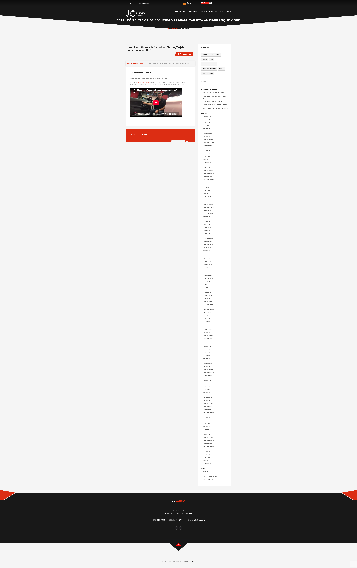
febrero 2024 (207, 199)
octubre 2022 (207, 241)
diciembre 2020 (208, 301)
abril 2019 (206, 358)
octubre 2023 (207, 210)
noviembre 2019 (208, 338)
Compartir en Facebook (132, 123)
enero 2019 (206, 366)
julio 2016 (206, 451)
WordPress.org (208, 479)
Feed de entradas (209, 474)
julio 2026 (206, 119)
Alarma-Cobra (215, 54)
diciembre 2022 (208, 236)
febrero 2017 (207, 432)
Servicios (193, 12)
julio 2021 (206, 281)
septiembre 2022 (208, 244)
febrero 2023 (207, 230)
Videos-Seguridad (208, 73)
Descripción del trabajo (135, 63)
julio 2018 (206, 383)
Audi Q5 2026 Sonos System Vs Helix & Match (215, 93)
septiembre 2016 (208, 446)
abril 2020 (206, 324)
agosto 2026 (207, 116)
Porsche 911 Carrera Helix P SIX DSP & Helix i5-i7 (215, 97)
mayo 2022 (206, 256)
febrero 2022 (207, 264)
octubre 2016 (207, 443)
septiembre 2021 (208, 278)
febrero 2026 (207, 133)
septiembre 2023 (208, 213)
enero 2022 (206, 267)
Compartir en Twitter (137, 123)
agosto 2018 (207, 380)
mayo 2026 (206, 125)
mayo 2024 (206, 190)
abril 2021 (206, 290)
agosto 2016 (207, 449)
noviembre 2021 (208, 273)
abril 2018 (206, 392)
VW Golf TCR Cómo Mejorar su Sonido (215, 108)
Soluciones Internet (188, 561)
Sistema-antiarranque (209, 64)
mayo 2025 (206, 156)
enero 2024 (206, 202)
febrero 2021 (207, 295)
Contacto (219, 12)
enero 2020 (206, 332)
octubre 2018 (207, 375)
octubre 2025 (207, 145)
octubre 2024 (207, 176)
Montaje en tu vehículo (153, 28)
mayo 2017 (206, 423)
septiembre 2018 (208, 378)
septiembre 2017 (208, 412)
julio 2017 (206, 417)
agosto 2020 (207, 312)
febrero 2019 (207, 363)
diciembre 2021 (208, 270)
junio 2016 (206, 454)
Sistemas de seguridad (171, 28)
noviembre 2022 (208, 238)
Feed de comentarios (210, 476)
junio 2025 (206, 153)
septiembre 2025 (208, 148)
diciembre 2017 (208, 403)
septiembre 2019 (208, 344)
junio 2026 (206, 122)
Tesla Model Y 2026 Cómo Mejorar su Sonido (215, 105)
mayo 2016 (206, 457)
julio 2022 (206, 250)
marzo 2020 (207, 327)
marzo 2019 (207, 361)
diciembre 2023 (208, 204)
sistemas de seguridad (209, 68)
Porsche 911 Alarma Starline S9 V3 (214, 101)
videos (221, 68)
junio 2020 (206, 318)
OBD (212, 59)
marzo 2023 (207, 227)
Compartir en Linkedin (141, 123)
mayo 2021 (206, 287)
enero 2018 (206, 400)
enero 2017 (206, 434)
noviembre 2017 (208, 406)
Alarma (205, 54)
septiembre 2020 (208, 309)
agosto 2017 (207, 415)
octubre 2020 (207, 307)
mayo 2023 (206, 221)
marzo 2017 (207, 429)
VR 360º (228, 12)
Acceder (206, 471)
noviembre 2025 (208, 142)
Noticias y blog (207, 12)
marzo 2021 (207, 292)
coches (205, 59)
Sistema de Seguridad (143, 82)
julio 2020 (206, 315)
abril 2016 (206, 460)
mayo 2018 (206, 389)
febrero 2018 (207, 398)
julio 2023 (206, 216)
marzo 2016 (207, 463)
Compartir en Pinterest (146, 123)
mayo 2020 (206, 321)
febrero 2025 (207, 165)
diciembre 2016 (208, 437)
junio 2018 (206, 386)
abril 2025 (206, 159)
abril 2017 (206, 426)
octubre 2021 (207, 275)
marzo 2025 (207, 162)
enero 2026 (206, 136)
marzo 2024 (207, 196)
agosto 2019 (207, 346)
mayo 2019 (206, 355)
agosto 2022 (207, 247)
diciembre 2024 (208, 170)
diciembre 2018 (208, 369)
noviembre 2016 (208, 440)
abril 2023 (206, 224)
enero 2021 (206, 298)
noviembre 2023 (208, 207)
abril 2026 (206, 128)
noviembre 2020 (208, 304)
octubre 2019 (207, 341)
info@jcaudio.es (144, 3)
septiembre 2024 (208, 179)
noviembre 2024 (208, 173)
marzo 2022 (207, 261)
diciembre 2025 (208, 139)
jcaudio (143, 28)
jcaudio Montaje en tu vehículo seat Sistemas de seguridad (168, 63)
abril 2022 (206, 258)
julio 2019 (206, 349)
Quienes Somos (181, 12)
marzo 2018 (207, 395)
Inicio (136, 28)
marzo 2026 (207, 131)
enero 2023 (206, 233)
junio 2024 (206, 187)
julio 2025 (206, 150)
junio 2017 (206, 420)
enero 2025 (206, 167)
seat (162, 28)
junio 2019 (206, 352)
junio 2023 (206, 219)
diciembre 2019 (208, 335)
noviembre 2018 (208, 372)
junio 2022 (206, 253)
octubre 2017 (207, 409)
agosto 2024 (207, 182)
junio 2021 (206, 284)
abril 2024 (206, 193)
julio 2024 (206, 185)
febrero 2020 (207, 329)
